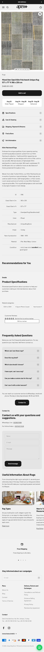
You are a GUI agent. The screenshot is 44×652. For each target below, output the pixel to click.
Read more (5, 526)
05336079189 (17, 422)
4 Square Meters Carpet (22, 307)
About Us (5, 590)
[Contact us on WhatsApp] (39, 647)
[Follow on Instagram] (9, 628)
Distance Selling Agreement (29, 599)
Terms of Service (7, 601)
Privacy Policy (28, 604)
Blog (3, 593)
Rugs (3, 75)
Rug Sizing (39, 528)
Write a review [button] (22, 321)
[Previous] (2, 2)
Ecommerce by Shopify (27, 646)
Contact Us (22, 402)
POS (17, 646)
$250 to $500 (7, 307)
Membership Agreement (32, 608)
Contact (4, 597)
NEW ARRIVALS (22, 2)
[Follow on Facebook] (3, 628)
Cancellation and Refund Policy (32, 593)
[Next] (41, 2)
